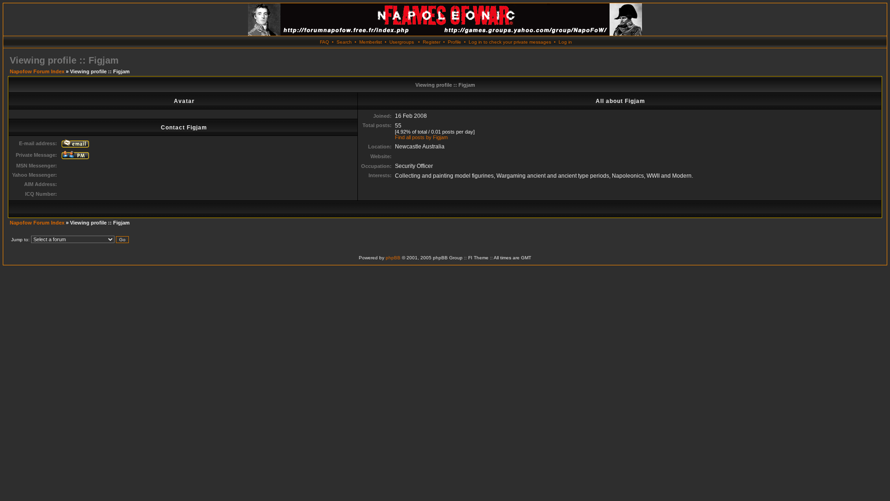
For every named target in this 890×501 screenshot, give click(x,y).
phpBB (393, 257)
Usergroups (401, 42)
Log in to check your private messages (510, 42)
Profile (454, 42)
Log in (565, 42)
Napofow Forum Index (37, 71)
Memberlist (370, 42)
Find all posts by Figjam (421, 137)
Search (344, 42)
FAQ (324, 42)
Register (431, 42)
